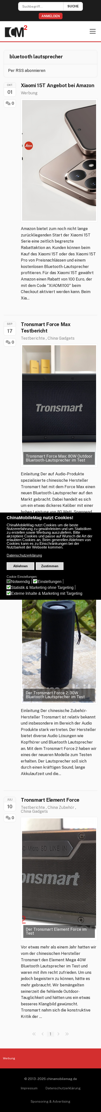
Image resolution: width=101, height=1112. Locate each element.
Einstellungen (50, 581)
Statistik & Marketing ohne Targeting (42, 587)
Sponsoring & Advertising (50, 1101)
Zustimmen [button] (49, 566)
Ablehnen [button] (20, 566)
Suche (73, 6)
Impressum (29, 1088)
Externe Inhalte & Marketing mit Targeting (46, 593)
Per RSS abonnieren (26, 70)
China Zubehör (61, 807)
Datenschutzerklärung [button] (24, 555)
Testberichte (33, 338)
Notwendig (20, 581)
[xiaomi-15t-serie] (59, 160)
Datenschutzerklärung (63, 1088)
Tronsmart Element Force (50, 800)
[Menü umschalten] (92, 31)
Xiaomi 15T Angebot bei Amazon (57, 85)
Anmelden (50, 16)
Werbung (29, 93)
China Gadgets (61, 338)
